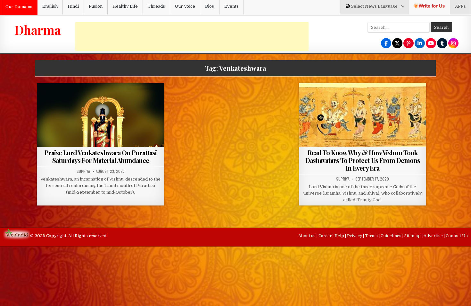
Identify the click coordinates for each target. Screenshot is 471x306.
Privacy (355, 236)
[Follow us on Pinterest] (408, 43)
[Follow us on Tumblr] (442, 43)
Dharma (37, 29)
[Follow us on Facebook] (386, 43)
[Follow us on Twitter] (397, 43)
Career (325, 236)
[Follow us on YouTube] (431, 43)
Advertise (434, 236)
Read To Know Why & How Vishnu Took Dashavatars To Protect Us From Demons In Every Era (362, 160)
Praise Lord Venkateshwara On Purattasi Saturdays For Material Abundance (101, 156)
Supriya (83, 171)
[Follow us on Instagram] (453, 43)
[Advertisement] (192, 36)
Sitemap (413, 236)
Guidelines (391, 236)
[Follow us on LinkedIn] (420, 43)
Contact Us (457, 236)
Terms (372, 236)
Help (340, 236)
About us (307, 236)
